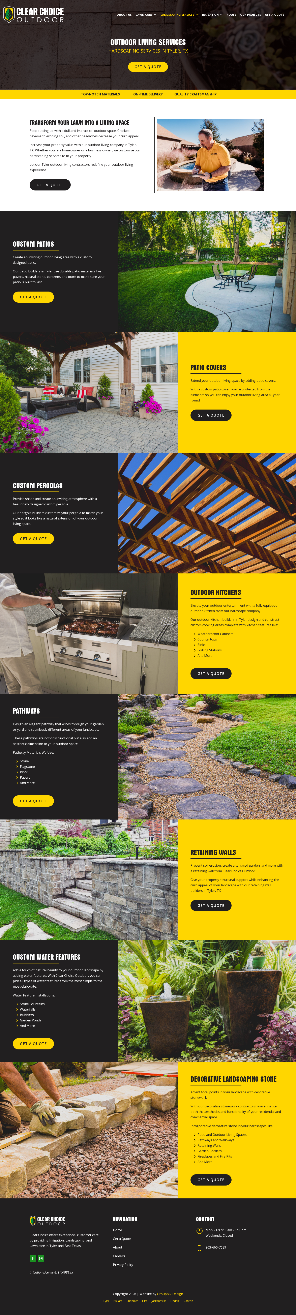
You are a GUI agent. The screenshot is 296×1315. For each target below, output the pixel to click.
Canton (188, 1301)
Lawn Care (144, 15)
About (117, 1247)
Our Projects (250, 15)
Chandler (132, 1301)
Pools (231, 15)
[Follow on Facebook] (33, 1258)
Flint (144, 1301)
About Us (124, 15)
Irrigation (210, 15)
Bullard (117, 1301)
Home (117, 1230)
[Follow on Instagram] (41, 1258)
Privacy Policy (123, 1264)
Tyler (106, 1301)
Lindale (175, 1301)
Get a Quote (274, 15)
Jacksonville (158, 1301)
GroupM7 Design (170, 1294)
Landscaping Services (177, 15)
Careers (119, 1256)
